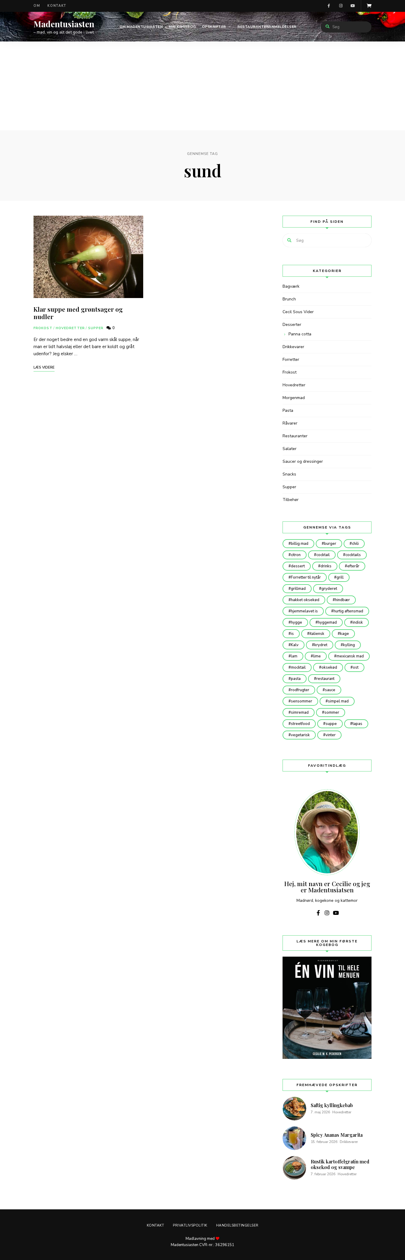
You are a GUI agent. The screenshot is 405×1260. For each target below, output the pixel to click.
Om (37, 6)
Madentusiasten (64, 24)
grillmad (298, 588)
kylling (349, 645)
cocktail (323, 555)
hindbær (342, 600)
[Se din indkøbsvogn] (369, 6)
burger (330, 543)
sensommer (301, 701)
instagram (341, 6)
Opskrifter (214, 26)
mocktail (298, 667)
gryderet (329, 588)
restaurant (325, 678)
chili (355, 543)
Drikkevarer (293, 347)
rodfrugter (300, 690)
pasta (296, 678)
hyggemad (327, 622)
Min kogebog (182, 26)
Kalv (295, 645)
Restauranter (295, 436)
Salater (289, 449)
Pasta (288, 410)
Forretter (291, 359)
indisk (358, 622)
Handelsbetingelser (237, 1225)
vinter (331, 735)
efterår (353, 566)
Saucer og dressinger (303, 461)
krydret (320, 645)
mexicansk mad (350, 656)
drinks (326, 566)
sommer (331, 712)
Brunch (289, 299)
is (292, 633)
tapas (357, 723)
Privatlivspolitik (190, 1225)
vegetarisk (300, 735)
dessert (298, 566)
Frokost (43, 328)
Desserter (292, 324)
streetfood (300, 723)
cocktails (353, 555)
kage (344, 633)
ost (355, 667)
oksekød (329, 667)
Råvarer (290, 423)
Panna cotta (299, 334)
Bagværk (291, 286)
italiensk (317, 633)
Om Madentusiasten (141, 26)
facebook (329, 6)
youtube (352, 6)
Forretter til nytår (306, 577)
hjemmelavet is (304, 611)
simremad (300, 712)
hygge (296, 622)
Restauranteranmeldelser (266, 26)
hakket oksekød (305, 600)
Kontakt (56, 6)
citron (296, 555)
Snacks (289, 474)
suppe (331, 723)
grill (340, 577)
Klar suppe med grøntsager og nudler (78, 313)
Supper (96, 328)
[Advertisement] (202, 85)
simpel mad (338, 701)
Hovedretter (70, 328)
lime (317, 656)
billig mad (299, 543)
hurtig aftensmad (348, 611)
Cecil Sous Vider (298, 312)
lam (294, 656)
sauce (330, 690)
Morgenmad (294, 398)
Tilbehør (291, 499)
